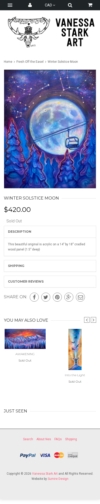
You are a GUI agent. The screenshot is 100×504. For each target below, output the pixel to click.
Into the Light (75, 375)
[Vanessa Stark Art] (50, 32)
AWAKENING (25, 354)
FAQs (58, 439)
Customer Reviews (26, 281)
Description (19, 231)
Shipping (16, 266)
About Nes (43, 439)
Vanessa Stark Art (45, 473)
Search (28, 439)
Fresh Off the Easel (30, 62)
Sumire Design (58, 479)
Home (8, 62)
